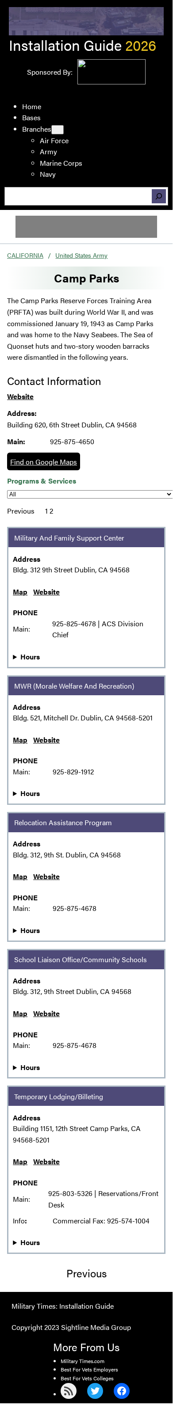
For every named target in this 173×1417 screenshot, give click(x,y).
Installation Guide (65, 44)
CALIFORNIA (25, 255)
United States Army (81, 255)
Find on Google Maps (43, 462)
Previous (21, 511)
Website (20, 396)
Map (20, 592)
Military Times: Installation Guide (63, 1306)
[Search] (159, 196)
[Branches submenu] (57, 129)
